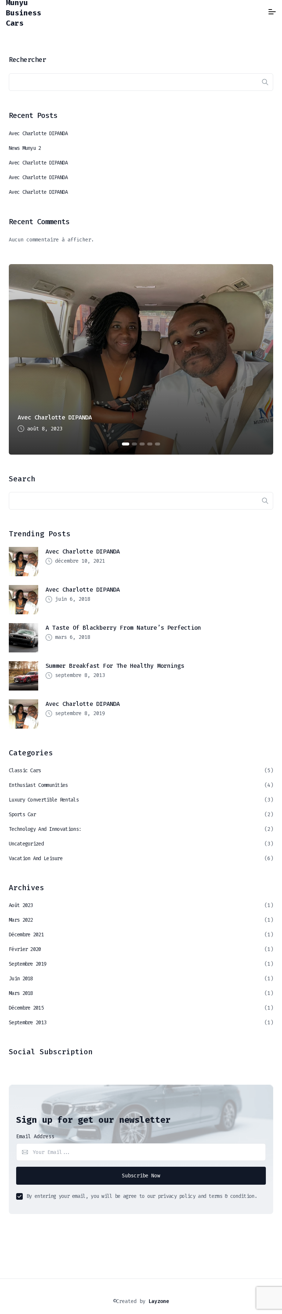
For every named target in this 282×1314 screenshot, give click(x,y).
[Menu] (272, 11)
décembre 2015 (26, 1007)
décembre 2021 (26, 934)
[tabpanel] (141, 359)
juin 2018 (21, 978)
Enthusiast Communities (38, 785)
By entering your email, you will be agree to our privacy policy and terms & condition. (141, 1196)
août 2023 (21, 905)
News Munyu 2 (25, 148)
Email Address (35, 1136)
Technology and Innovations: (45, 829)
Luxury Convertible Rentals (44, 799)
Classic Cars (25, 770)
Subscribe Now (141, 1175)
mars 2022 (21, 920)
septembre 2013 (27, 1022)
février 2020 (25, 949)
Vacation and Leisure (35, 858)
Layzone (158, 1301)
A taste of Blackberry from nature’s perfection (123, 628)
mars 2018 (21, 993)
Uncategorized (26, 843)
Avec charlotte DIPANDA (38, 133)
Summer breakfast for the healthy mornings (115, 666)
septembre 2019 (27, 963)
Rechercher (27, 59)
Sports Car (22, 814)
